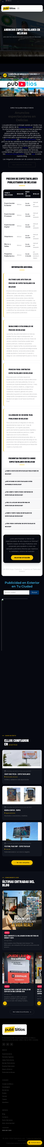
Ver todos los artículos (21, 1012)
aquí (33, 154)
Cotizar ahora (35, 1142)
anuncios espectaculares (15, 154)
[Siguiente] (39, 1003)
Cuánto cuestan (10, 140)
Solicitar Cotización (22, 558)
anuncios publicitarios (28, 140)
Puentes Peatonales (8, 1066)
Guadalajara (6, 1087)
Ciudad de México (7, 1084)
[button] (15, 615)
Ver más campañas (22, 862)
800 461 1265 (6, 1130)
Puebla (4, 1093)
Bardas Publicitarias (8, 1063)
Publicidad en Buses (8, 1072)
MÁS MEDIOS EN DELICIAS (22, 165)
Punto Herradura (7, 1120)
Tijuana (4, 1099)
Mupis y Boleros (7, 1069)
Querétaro (5, 1102)
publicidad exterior (26, 127)
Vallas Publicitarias (8, 1060)
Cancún (4, 1096)
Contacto (5, 1117)
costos (25, 148)
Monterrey (5, 1090)
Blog (3, 1114)
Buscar (34, 592)
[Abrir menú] (18, 8)
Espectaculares (7, 1054)
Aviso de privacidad (8, 1123)
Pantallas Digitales (8, 1057)
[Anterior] (5, 1003)
